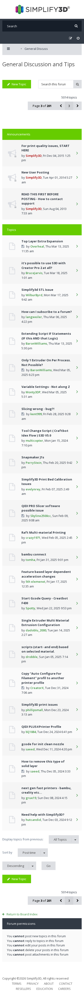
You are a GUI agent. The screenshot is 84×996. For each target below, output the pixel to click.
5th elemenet (35, 581)
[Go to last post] (77, 153)
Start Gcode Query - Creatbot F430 (44, 600)
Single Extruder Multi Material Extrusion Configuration (45, 622)
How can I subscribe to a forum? (46, 312)
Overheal (37, 246)
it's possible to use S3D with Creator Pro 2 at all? (43, 265)
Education (44, 989)
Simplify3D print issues (39, 704)
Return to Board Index (22, 914)
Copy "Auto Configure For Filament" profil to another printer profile (42, 678)
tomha (30, 560)
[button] (60, 106)
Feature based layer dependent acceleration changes (46, 574)
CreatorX (37, 688)
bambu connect (33, 554)
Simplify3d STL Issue (37, 289)
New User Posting (35, 172)
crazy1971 (33, 537)
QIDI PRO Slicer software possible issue (40, 508)
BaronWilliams (36, 343)
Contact (65, 983)
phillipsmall (34, 710)
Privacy (32, 983)
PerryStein (34, 463)
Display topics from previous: (34, 839)
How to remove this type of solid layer (43, 763)
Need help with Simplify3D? (42, 814)
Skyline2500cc (40, 516)
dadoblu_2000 (36, 630)
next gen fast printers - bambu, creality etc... (46, 790)
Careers (64, 989)
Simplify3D (34, 156)
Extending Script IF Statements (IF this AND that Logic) (46, 335)
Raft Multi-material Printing (43, 532)
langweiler (34, 317)
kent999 (36, 414)
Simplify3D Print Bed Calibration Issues (46, 481)
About (49, 983)
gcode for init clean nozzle (42, 744)
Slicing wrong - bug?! (37, 409)
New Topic (19, 84)
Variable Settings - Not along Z (45, 387)
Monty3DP (33, 392)
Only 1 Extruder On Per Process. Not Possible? (46, 362)
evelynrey (33, 489)
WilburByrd (34, 295)
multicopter (34, 440)
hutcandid (33, 820)
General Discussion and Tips (38, 64)
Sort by (19, 852)
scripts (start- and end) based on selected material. (44, 649)
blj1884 (31, 732)
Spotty (30, 608)
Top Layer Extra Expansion (42, 241)
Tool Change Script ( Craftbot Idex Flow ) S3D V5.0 (44, 433)
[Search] (76, 25)
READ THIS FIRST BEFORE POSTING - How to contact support (42, 198)
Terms (16, 983)
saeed (30, 749)
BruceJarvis (34, 273)
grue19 (31, 798)
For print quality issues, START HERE (45, 148)
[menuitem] (78, 38)
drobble (32, 657)
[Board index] (42, 9)
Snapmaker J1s (32, 457)
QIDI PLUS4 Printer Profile (41, 726)
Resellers (23, 989)
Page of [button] (42, 106)
